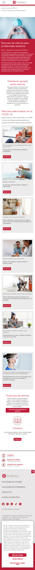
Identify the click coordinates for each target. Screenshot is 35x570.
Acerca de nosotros (11, 497)
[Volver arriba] (32, 471)
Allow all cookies (17, 555)
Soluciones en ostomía (12, 482)
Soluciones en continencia (13, 487)
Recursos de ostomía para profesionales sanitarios (14, 10)
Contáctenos (17, 439)
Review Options (17, 559)
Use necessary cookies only (17, 563)
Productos (7, 492)
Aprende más (7, 156)
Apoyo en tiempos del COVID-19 (9, 8)
